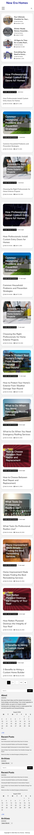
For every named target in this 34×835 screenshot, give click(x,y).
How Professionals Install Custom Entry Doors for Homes (15, 99)
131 (21, 682)
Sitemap (27, 833)
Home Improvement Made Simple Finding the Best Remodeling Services (15, 575)
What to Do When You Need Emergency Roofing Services (17, 433)
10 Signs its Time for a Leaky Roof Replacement (20, 42)
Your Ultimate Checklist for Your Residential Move (21, 19)
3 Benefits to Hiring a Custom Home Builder (13, 671)
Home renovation (9, 92)
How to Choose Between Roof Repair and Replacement (15, 480)
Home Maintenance (10, 137)
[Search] (31, 8)
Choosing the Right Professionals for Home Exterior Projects (16, 190)
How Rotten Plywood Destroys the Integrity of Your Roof (14, 623)
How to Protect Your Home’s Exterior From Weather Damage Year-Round (16, 385)
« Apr (2, 732)
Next (25, 682)
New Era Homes (17, 3)
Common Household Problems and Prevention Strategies (16, 145)
